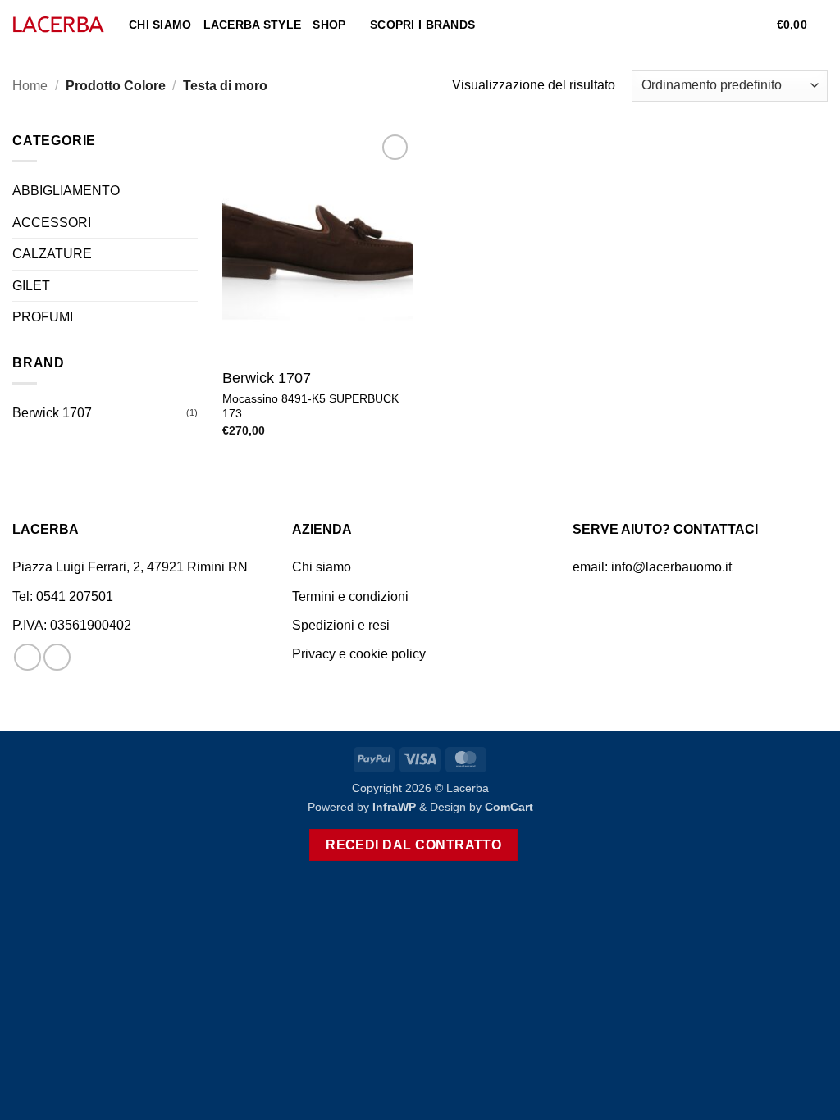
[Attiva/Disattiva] (188, 191)
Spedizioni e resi (341, 625)
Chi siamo (160, 24)
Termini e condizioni (350, 596)
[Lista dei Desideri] (758, 25)
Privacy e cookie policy (359, 654)
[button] (732, 25)
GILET (31, 286)
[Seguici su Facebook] (27, 657)
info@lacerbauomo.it (671, 567)
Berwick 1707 (52, 413)
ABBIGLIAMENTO (66, 191)
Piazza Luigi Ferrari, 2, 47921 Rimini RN (130, 567)
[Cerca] (705, 25)
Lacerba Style (252, 24)
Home (30, 86)
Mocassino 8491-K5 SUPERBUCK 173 (310, 406)
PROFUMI (42, 317)
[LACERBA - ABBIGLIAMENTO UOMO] (58, 25)
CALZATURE (52, 254)
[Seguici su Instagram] (57, 657)
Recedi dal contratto (413, 845)
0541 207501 (74, 596)
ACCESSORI (51, 223)
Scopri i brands (422, 24)
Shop (329, 24)
